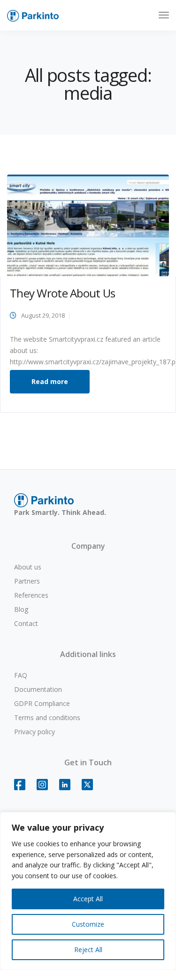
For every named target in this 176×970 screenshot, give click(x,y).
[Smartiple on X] (92, 789)
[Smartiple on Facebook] (24, 789)
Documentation (38, 689)
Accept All (88, 898)
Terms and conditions (47, 717)
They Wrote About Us (62, 293)
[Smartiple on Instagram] (47, 789)
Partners (27, 581)
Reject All (88, 949)
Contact (26, 623)
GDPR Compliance (42, 703)
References (31, 595)
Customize (88, 924)
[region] (88, 891)
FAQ (20, 675)
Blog (21, 609)
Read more (49, 381)
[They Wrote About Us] (88, 224)
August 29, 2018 (43, 315)
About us (27, 566)
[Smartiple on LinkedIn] (69, 789)
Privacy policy (34, 731)
